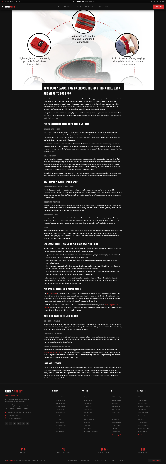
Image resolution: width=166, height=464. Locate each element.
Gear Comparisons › (118, 435)
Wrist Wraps (116, 412)
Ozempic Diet (88, 406)
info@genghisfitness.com (14, 418)
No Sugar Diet (88, 409)
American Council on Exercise (53, 352)
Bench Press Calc (143, 428)
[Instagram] (152, 1)
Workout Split (60, 422)
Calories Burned (143, 412)
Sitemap (122, 460)
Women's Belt (116, 406)
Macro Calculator (143, 403)
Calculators (89, 7)
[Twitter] (154, 1)
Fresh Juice (87, 428)
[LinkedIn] (160, 1)
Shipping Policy (85, 460)
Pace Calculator (143, 422)
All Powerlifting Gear (118, 397)
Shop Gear (159, 7)
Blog (106, 7)
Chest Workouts (60, 400)
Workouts (67, 7)
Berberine (87, 422)
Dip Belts (114, 428)
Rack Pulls (59, 416)
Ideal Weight (141, 419)
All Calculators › (143, 431)
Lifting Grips (115, 419)
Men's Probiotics (89, 419)
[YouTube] (163, 1)
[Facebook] (149, 1)
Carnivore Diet (88, 403)
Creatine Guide (88, 416)
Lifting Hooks (116, 425)
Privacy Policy (72, 460)
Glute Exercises (60, 412)
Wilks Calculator (143, 425)
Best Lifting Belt (116, 400)
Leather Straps (116, 422)
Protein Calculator (143, 416)
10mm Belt (115, 403)
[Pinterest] (157, 1)
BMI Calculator (142, 397)
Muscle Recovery (61, 425)
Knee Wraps (116, 416)
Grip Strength (60, 431)
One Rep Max (142, 409)
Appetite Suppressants (91, 431)
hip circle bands (52, 293)
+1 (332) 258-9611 (14, 1)
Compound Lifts (60, 409)
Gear (99, 7)
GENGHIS (10, 6)
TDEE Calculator (143, 400)
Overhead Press (60, 403)
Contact (113, 460)
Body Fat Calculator (144, 406)
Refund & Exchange (101, 460)
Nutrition (78, 7)
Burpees (58, 419)
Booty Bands (116, 431)
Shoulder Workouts (61, 397)
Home (59, 7)
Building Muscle (60, 406)
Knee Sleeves (116, 409)
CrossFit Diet (88, 400)
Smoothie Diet (88, 412)
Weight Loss (87, 397)
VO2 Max (58, 428)
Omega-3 (87, 425)
